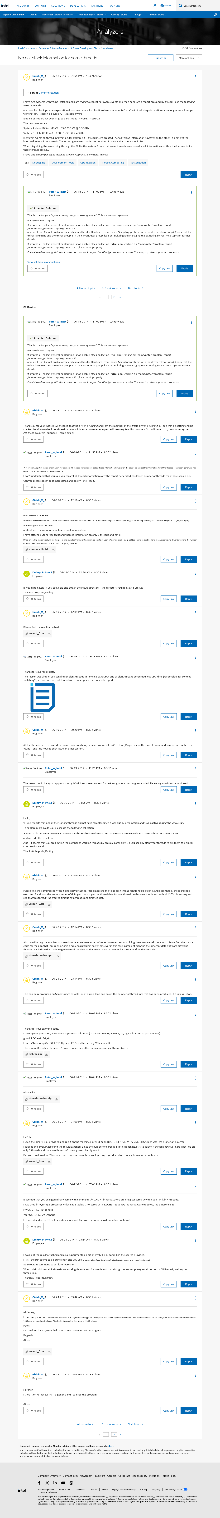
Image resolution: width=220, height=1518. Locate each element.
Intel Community (26, 48)
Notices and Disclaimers (148, 1498)
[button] (195, 77)
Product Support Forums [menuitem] (91, 14)
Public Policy (169, 1475)
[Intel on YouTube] (63, 1483)
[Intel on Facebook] (39, 1483)
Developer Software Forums (52, 48)
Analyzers (108, 48)
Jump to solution (44, 92)
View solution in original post (44, 262)
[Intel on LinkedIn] (55, 1483)
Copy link (164, 268)
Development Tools (63, 162)
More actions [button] (186, 58)
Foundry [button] (114, 5)
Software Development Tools (85, 48)
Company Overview (49, 1475)
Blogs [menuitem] (138, 14)
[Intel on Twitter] (47, 1483)
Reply (188, 174)
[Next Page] (120, 297)
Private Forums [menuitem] (156, 14)
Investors (100, 1475)
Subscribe (161, 58)
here (111, 1446)
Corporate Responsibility (132, 1475)
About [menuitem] (33, 14)
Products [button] (23, 5)
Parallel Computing (113, 162)
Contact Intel (70, 1475)
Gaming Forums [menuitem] (119, 14)
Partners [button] (97, 5)
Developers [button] (78, 5)
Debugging (38, 162)
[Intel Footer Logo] (22, 1490)
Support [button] (40, 5)
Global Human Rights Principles (130, 1501)
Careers (111, 1475)
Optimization (88, 162)
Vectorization (138, 162)
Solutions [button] (58, 5)
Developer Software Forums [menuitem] (56, 14)
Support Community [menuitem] (13, 14)
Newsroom (86, 1475)
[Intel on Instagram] (71, 1483)
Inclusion (154, 1475)
